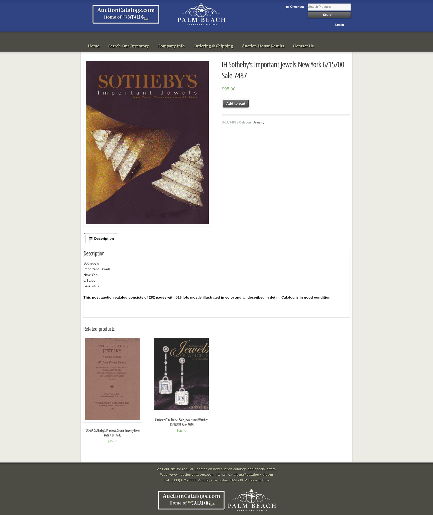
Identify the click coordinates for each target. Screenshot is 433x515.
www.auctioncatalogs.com (191, 474)
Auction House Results (263, 46)
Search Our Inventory (128, 46)
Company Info (171, 46)
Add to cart (235, 103)
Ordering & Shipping (213, 46)
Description (104, 238)
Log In (339, 25)
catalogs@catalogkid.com (250, 474)
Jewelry (258, 122)
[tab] (101, 238)
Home (93, 46)
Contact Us (303, 46)
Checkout (297, 7)
